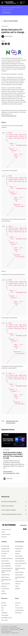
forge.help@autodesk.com (8, 116)
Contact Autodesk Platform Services (11, 514)
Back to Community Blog (11, 21)
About (17, 598)
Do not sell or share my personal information (10, 628)
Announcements (10, 423)
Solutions (4, 542)
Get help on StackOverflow (8, 501)
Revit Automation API (9, 473)
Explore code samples (7, 506)
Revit (17, 473)
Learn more (6, 12)
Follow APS (23, 525)
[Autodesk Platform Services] (10, 2)
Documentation (19, 542)
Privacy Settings (12, 626)
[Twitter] (24, 529)
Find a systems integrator (8, 510)
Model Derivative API (12, 421)
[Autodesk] (8, 525)
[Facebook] (26, 529)
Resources (4, 598)
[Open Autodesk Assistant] (21, 629)
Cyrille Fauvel (8, 36)
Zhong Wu (9, 478)
